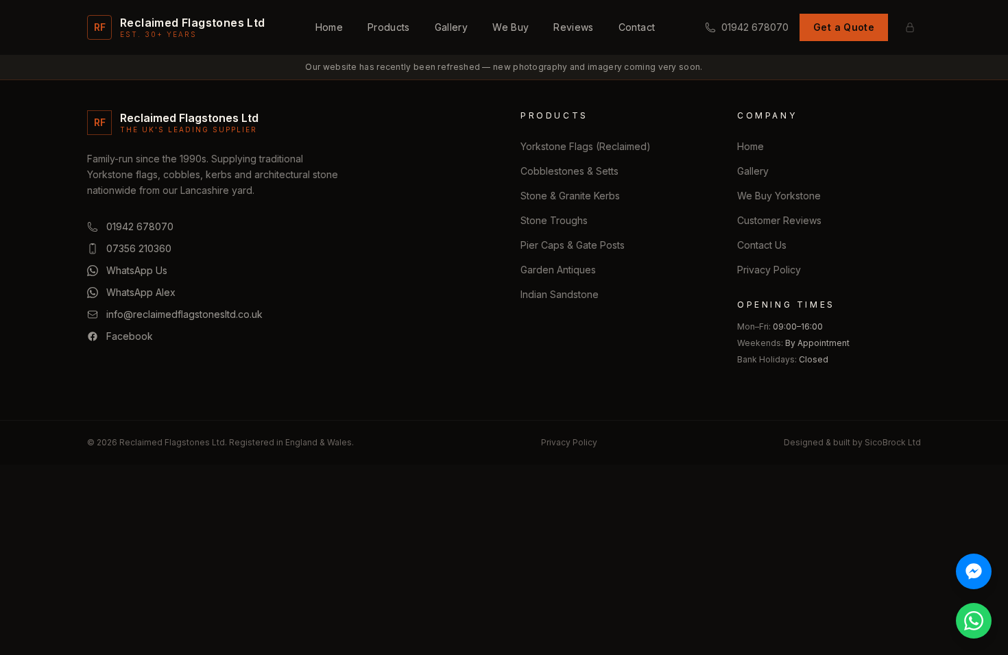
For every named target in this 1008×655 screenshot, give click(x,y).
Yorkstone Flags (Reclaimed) (585, 146)
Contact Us (762, 245)
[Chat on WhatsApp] (974, 621)
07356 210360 (138, 248)
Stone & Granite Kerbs (570, 195)
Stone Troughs (554, 220)
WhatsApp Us (136, 270)
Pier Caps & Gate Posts (572, 245)
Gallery (451, 27)
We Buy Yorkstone (779, 195)
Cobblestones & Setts (569, 171)
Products (389, 27)
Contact (637, 27)
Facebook (129, 336)
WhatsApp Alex (141, 292)
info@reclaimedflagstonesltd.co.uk (184, 314)
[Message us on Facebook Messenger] (974, 571)
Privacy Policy (769, 269)
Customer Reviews (779, 220)
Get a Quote (843, 27)
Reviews (573, 27)
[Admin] (910, 27)
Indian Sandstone (559, 294)
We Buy (510, 27)
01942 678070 (755, 27)
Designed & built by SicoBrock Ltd (852, 442)
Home (329, 27)
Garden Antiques (558, 269)
